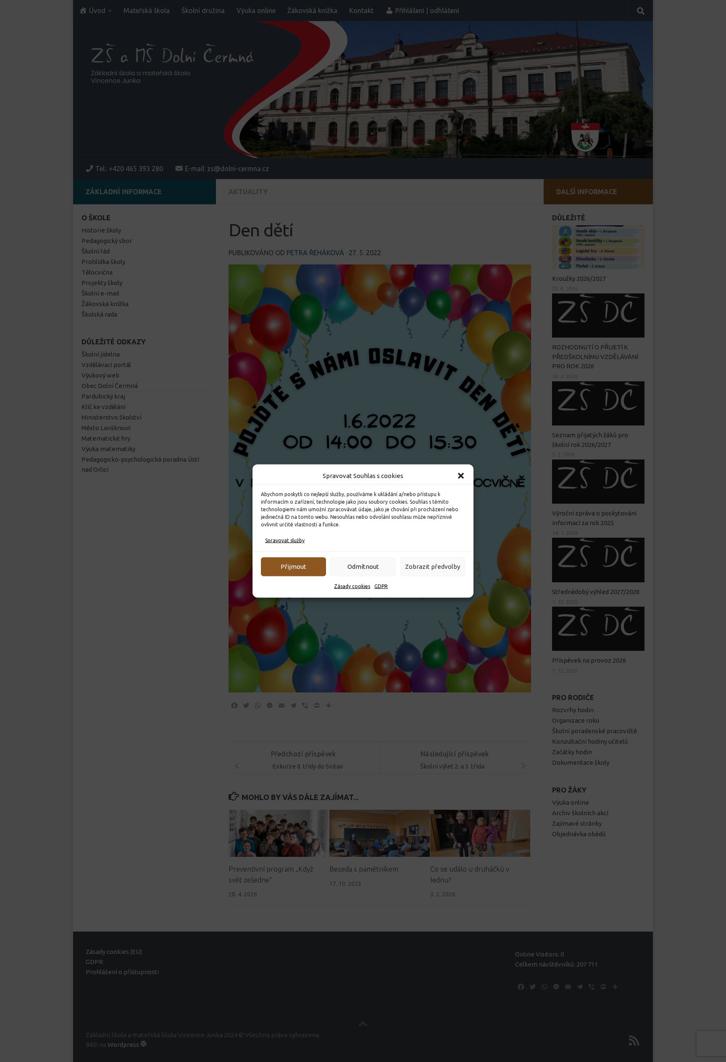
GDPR (381, 586)
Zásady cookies (352, 586)
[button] (461, 476)
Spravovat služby (285, 540)
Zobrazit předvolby (432, 566)
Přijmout (293, 566)
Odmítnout (363, 566)
